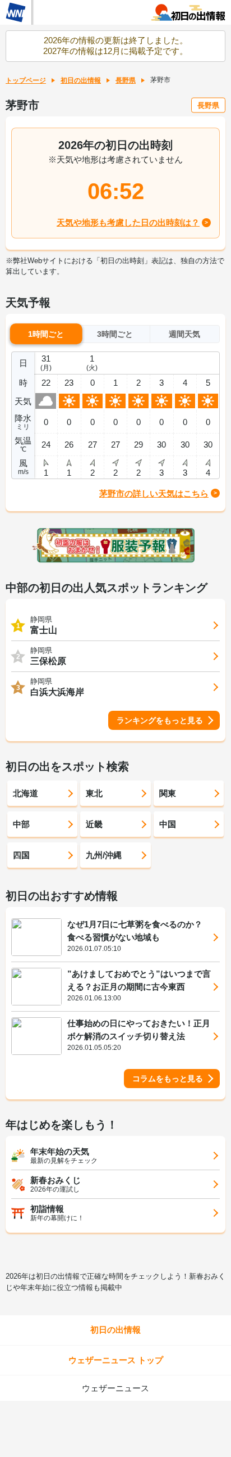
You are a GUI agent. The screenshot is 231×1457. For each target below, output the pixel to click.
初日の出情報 (81, 80)
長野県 (126, 80)
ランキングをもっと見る (160, 720)
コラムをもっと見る (167, 1078)
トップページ (26, 80)
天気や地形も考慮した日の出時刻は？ (128, 222)
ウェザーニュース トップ (115, 1360)
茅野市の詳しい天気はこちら (154, 493)
